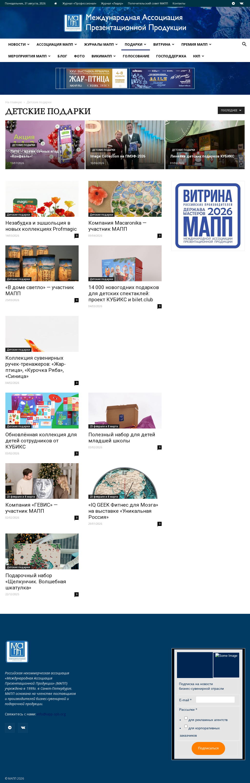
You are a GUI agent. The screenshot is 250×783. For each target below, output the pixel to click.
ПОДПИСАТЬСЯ (174, 405)
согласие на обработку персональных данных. (156, 429)
